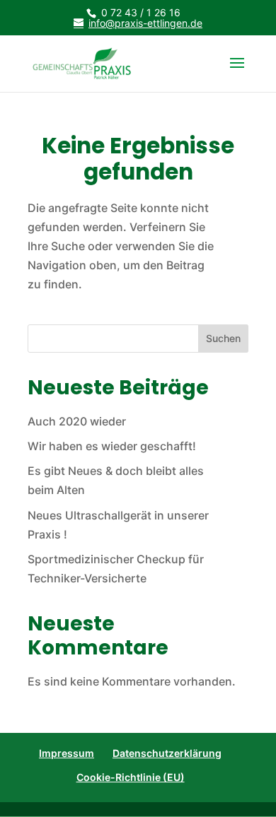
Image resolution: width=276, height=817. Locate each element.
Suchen (223, 338)
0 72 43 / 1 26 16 (140, 12)
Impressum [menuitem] (66, 753)
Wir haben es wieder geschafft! (112, 446)
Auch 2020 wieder (77, 421)
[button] (237, 72)
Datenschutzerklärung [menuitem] (167, 753)
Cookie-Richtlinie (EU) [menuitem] (130, 777)
